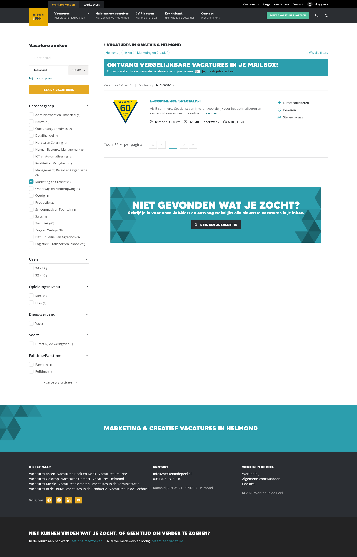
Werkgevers (92, 4)
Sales (41, 216)
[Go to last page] (193, 145)
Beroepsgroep (41, 105)
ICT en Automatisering (53, 156)
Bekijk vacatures (59, 90)
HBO (40, 303)
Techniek (44, 223)
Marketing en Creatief (53, 182)
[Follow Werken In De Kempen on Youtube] (78, 500)
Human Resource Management (59, 149)
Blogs (266, 4)
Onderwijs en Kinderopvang (57, 188)
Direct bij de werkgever (54, 344)
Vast (40, 323)
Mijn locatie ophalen (41, 78)
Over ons (249, 4)
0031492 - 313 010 (167, 478)
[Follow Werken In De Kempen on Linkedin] (68, 500)
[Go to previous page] (162, 145)
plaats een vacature (167, 541)
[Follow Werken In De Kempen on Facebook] (49, 500)
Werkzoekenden (63, 4)
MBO (41, 296)
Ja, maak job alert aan (218, 71)
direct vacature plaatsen (288, 15)
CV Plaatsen (147, 15)
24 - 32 (42, 268)
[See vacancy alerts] (326, 15)
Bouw (42, 122)
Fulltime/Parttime (45, 355)
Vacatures (69, 15)
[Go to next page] (184, 145)
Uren (33, 259)
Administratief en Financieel (57, 115)
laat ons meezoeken (86, 541)
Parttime (43, 364)
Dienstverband (42, 314)
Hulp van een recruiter (112, 15)
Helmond (112, 53)
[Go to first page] (153, 145)
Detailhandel (46, 135)
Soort (34, 334)
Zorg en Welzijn (49, 230)
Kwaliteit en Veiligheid (53, 163)
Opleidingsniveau (44, 286)
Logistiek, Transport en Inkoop (60, 244)
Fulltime (43, 371)
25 (116, 144)
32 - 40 (42, 275)
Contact (210, 15)
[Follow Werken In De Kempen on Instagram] (59, 500)
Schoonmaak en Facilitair (55, 209)
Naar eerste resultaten (58, 382)
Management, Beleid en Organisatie (61, 172)
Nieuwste (163, 85)
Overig (42, 195)
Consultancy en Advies (53, 128)
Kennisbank (179, 15)
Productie (45, 202)
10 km (127, 53)
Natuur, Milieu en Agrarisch (57, 237)
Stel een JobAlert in (218, 225)
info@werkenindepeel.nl (172, 473)
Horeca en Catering (51, 142)
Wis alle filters (318, 52)
